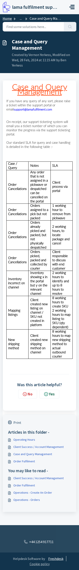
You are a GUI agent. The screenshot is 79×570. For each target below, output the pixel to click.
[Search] (70, 27)
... (21, 18)
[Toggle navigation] (72, 7)
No (30, 393)
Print (17, 422)
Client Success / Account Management (38, 447)
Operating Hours (24, 440)
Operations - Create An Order (32, 493)
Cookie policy (40, 564)
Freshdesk (55, 558)
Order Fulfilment (24, 461)
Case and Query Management (32, 454)
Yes (52, 393)
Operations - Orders (26, 500)
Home (7, 18)
